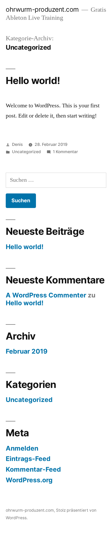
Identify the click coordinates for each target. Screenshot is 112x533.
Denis (17, 144)
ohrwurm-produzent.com (42, 9)
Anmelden (22, 448)
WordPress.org (29, 480)
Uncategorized (26, 151)
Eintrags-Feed (28, 459)
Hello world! (33, 80)
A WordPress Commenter (46, 295)
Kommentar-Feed (33, 469)
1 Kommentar (65, 151)
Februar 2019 (26, 351)
